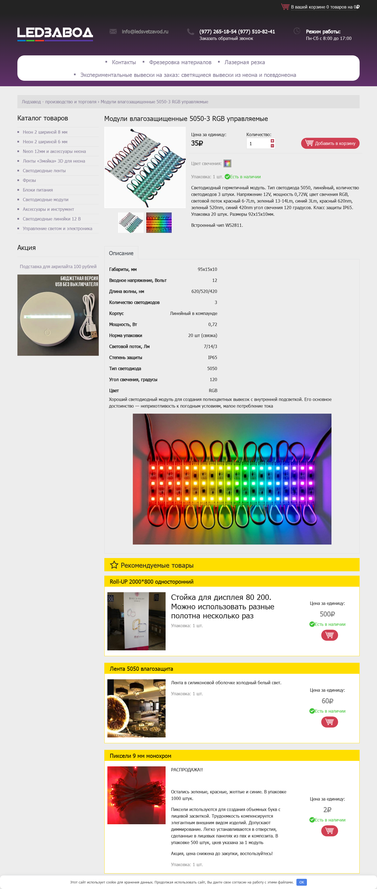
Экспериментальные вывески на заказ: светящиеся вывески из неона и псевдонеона (188, 74)
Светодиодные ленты (44, 170)
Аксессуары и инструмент (48, 209)
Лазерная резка (245, 61)
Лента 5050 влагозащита (141, 668)
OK (301, 882)
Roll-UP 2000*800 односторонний (151, 581)
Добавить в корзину (334, 143)
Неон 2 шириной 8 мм (45, 132)
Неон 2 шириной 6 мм (45, 141)
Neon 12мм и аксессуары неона (54, 151)
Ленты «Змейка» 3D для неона (54, 161)
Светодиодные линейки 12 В (52, 219)
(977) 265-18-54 (218, 31)
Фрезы (29, 180)
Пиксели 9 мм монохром (140, 755)
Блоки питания (38, 190)
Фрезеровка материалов (180, 61)
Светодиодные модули (45, 199)
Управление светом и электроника (57, 228)
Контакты (124, 61)
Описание (121, 252)
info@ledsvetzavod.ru (145, 31)
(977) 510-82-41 (256, 31)
